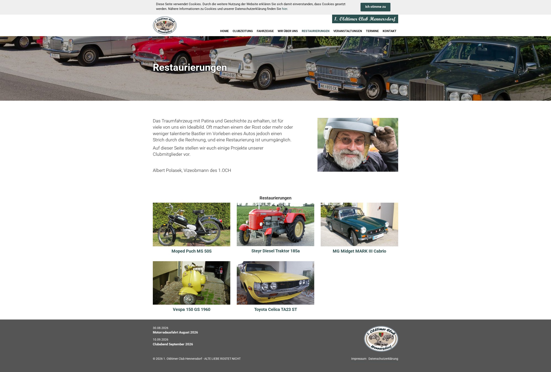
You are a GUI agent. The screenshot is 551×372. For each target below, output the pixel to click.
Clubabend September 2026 (173, 344)
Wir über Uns (288, 31)
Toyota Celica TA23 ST (275, 309)
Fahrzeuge (265, 31)
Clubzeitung (243, 31)
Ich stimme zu (375, 7)
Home (224, 31)
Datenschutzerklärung (383, 358)
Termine (372, 31)
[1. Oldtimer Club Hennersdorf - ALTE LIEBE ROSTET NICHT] (175, 25)
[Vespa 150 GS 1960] (191, 283)
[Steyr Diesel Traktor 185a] (275, 224)
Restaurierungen (316, 31)
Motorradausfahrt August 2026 (175, 332)
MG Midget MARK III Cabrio (359, 251)
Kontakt (389, 31)
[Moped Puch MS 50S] (191, 224)
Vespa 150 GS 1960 (191, 309)
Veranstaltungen (347, 31)
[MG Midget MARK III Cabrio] (359, 224)
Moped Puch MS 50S (192, 251)
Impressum (358, 358)
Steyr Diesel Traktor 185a (275, 250)
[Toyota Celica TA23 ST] (275, 283)
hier (284, 9)
